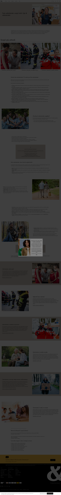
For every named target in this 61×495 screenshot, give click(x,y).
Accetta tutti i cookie (50, 493)
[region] (30, 493)
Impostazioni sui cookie (43, 493)
